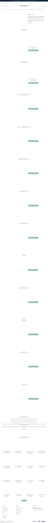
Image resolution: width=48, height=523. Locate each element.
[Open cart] (45, 5)
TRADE (26, 9)
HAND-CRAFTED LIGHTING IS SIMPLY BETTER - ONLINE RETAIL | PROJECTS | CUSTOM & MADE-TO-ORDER (24, 0)
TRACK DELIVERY (4, 517)
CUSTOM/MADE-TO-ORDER (31, 9)
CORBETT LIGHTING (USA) (19, 511)
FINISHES (22, 9)
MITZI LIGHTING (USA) (18, 509)
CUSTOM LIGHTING (4, 511)
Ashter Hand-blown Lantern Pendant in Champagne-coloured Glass (29, 452)
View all (24, 500)
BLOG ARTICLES (4, 516)
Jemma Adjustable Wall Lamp (18, 466)
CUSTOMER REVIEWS (5, 509)
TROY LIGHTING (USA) (18, 510)
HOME (4, 9)
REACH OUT (29, 22)
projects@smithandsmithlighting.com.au (37, 508)
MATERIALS (18, 9)
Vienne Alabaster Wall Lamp (41, 466)
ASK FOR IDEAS (24, 428)
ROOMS (14, 9)
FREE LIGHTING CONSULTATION (40, 9)
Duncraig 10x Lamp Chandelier (33, 47)
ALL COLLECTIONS (9, 9)
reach (44, 19)
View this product (33, 50)
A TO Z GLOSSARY (4, 515)
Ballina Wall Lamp (18, 494)
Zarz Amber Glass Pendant (41, 480)
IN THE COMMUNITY (4, 510)
